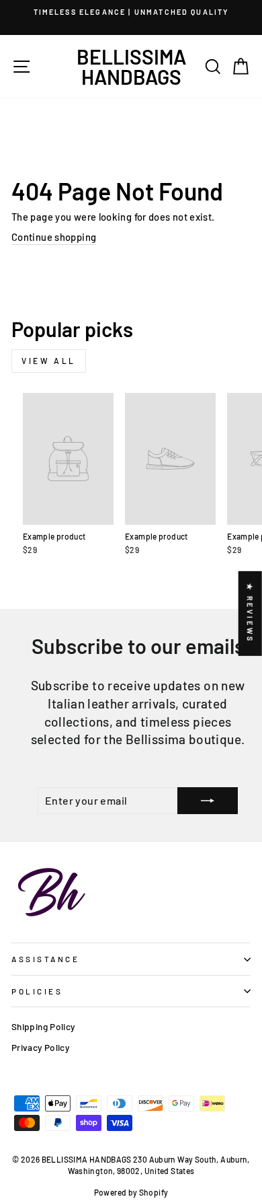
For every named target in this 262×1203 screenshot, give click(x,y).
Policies (36, 991)
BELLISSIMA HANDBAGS (131, 66)
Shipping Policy (43, 1026)
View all (48, 360)
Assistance (45, 958)
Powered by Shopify (131, 1192)
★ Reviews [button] (250, 613)
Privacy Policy (40, 1047)
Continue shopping (53, 237)
